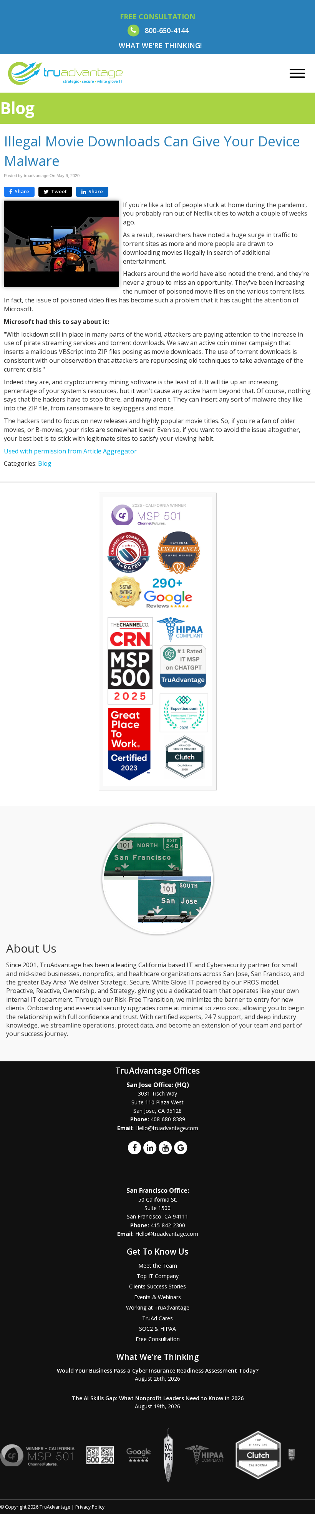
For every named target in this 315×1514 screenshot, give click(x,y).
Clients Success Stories (157, 1286)
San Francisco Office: (157, 1190)
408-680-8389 (168, 1119)
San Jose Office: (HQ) (157, 1085)
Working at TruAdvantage (157, 1307)
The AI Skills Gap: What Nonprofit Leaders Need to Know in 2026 (158, 1398)
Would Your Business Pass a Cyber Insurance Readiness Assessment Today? (158, 1370)
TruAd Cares (157, 1318)
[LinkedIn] (150, 1147)
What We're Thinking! (160, 45)
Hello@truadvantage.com (166, 1128)
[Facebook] (134, 1147)
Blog (44, 463)
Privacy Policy (89, 1507)
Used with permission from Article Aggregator (70, 451)
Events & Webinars (157, 1297)
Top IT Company (158, 1276)
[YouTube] (165, 1147)
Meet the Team (157, 1265)
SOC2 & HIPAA (157, 1328)
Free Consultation (158, 1339)
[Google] (180, 1147)
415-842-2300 (168, 1225)
